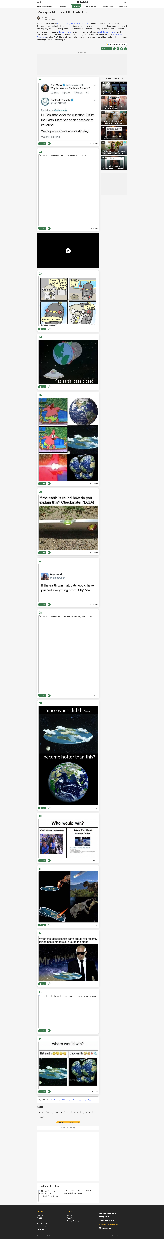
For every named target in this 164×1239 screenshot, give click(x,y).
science (68, 1112)
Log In (125, 2)
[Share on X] (118, 48)
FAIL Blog (40, 1218)
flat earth (41, 1112)
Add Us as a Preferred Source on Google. (77, 1100)
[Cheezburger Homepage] (82, 2)
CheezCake (40, 1230)
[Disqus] (68, 1157)
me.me (96, 984)
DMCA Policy (124, 1235)
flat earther (88, 1112)
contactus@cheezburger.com (108, 1224)
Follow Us (52, 1100)
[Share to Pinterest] (121, 48)
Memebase (40, 1221)
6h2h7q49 (77, 1112)
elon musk (59, 1112)
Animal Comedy (42, 1224)
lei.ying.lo (95, 1091)
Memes (49, 1112)
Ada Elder (44, 17)
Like (41, 1117)
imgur (96, 695)
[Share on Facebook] (114, 48)
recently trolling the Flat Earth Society (72, 23)
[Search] (41, 2)
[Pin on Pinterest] (49, 143)
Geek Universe (42, 1227)
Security (117, 1235)
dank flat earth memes (107, 32)
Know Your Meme (93, 143)
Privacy (112, 1235)
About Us (70, 1218)
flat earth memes (66, 32)
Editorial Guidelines (73, 1221)
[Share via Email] (125, 48)
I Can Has (40, 1215)
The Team (70, 1215)
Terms (107, 1235)
